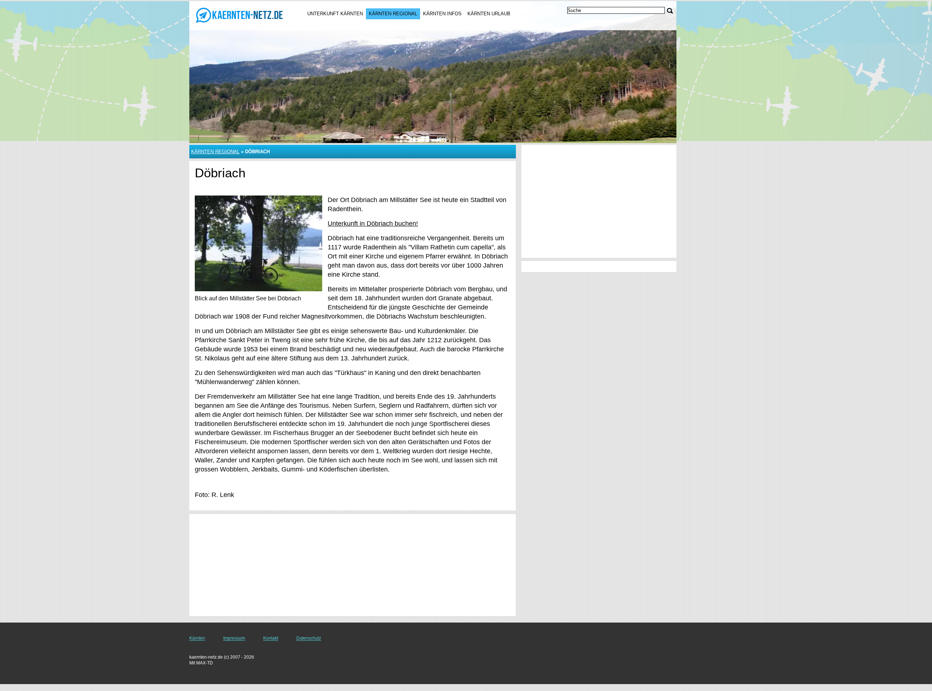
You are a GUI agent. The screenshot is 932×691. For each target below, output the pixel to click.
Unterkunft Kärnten (335, 13)
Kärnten (197, 638)
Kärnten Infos (442, 13)
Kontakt (270, 638)
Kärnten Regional (393, 13)
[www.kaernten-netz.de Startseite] (239, 15)
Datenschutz (308, 638)
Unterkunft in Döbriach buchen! (373, 223)
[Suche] (670, 10)
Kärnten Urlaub (488, 13)
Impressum (234, 638)
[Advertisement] (352, 565)
